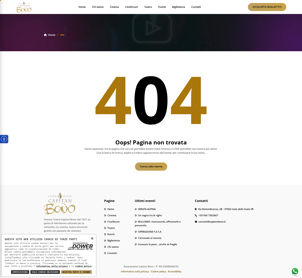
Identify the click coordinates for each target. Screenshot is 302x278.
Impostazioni (20, 272)
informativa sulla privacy (52, 266)
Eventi (162, 7)
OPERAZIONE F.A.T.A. (149, 231)
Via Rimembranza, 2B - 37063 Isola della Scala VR (225, 209)
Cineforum (131, 7)
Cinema (114, 7)
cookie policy (83, 266)
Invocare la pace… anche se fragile (157, 244)
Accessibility (174, 271)
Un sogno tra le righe (149, 215)
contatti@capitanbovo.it (212, 221)
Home (82, 7)
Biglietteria (178, 7)
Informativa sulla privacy (135, 271)
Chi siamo (98, 7)
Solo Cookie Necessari (45, 272)
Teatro (148, 7)
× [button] (92, 238)
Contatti (196, 7)
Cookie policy (158, 271)
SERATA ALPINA (146, 209)
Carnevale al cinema (149, 237)
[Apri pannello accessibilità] (4, 139)
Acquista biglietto (267, 6)
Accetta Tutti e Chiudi (76, 272)
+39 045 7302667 (208, 215)
